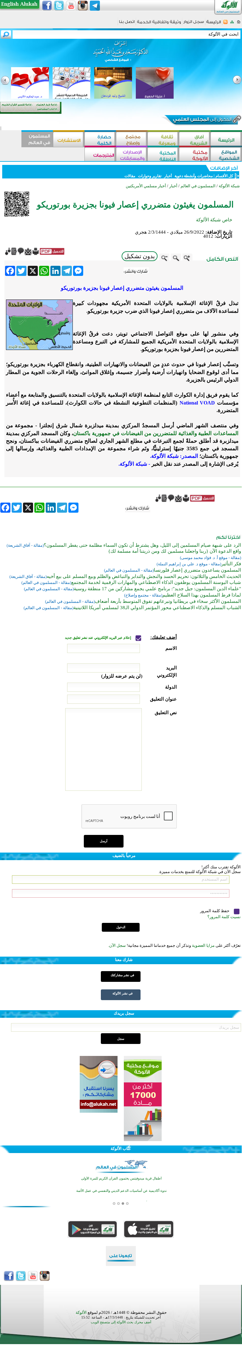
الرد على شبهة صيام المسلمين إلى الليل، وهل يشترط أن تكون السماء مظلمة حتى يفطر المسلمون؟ (142, 545)
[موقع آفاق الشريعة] (194, 139)
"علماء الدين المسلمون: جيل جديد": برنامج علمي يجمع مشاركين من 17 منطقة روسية (157, 588)
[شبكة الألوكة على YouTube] (71, 6)
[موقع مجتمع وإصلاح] (131, 139)
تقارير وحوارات (149, 176)
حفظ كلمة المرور (215, 910)
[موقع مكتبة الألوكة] (194, 155)
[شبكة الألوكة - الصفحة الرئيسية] (213, 24)
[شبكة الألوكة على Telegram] (95, 6)
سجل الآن (117, 945)
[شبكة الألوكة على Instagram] (83, 6)
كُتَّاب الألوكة (121, 1148)
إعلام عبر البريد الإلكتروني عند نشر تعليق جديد (98, 637)
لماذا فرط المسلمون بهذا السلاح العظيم (201, 594)
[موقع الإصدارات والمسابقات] (131, 155)
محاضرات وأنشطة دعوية (193, 176)
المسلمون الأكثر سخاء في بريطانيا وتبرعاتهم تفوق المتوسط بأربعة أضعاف (168, 601)
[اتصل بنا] (127, 23)
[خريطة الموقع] (232, 23)
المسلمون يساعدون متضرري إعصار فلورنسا (197, 570)
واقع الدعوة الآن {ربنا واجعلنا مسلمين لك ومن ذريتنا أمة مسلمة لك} (174, 551)
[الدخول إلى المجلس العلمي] (201, 120)
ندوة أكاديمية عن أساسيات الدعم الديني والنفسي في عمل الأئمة (121, 1190)
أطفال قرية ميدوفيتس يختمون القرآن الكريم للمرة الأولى (121, 1178)
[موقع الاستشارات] (68, 139)
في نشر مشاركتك (122, 975)
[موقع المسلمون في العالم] (37, 139)
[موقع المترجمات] (100, 155)
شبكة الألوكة (229, 186)
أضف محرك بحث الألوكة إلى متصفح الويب (121, 1322)
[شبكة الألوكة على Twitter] (59, 6)
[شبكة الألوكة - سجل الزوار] (193, 23)
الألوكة (81, 1312)
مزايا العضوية (203, 945)
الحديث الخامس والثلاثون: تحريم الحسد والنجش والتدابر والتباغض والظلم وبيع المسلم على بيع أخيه (144, 576)
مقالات (130, 176)
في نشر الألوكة (122, 993)
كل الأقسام (224, 176)
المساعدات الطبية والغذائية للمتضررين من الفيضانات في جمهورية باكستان (156, 433)
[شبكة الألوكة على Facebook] (47, 6)
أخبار (168, 176)
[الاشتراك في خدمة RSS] (225, 23)
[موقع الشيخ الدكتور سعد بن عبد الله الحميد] (121, 54)
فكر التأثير (231, 563)
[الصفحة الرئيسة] (238, 23)
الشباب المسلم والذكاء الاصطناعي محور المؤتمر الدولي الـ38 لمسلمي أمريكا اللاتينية (157, 607)
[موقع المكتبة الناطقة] (163, 155)
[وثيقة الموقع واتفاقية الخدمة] (159, 24)
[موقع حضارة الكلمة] (100, 139)
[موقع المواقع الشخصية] (226, 155)
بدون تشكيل (139, 256)
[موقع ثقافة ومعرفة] (163, 139)
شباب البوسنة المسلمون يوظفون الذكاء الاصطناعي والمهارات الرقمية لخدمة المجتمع (156, 582)
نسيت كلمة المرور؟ (224, 916)
